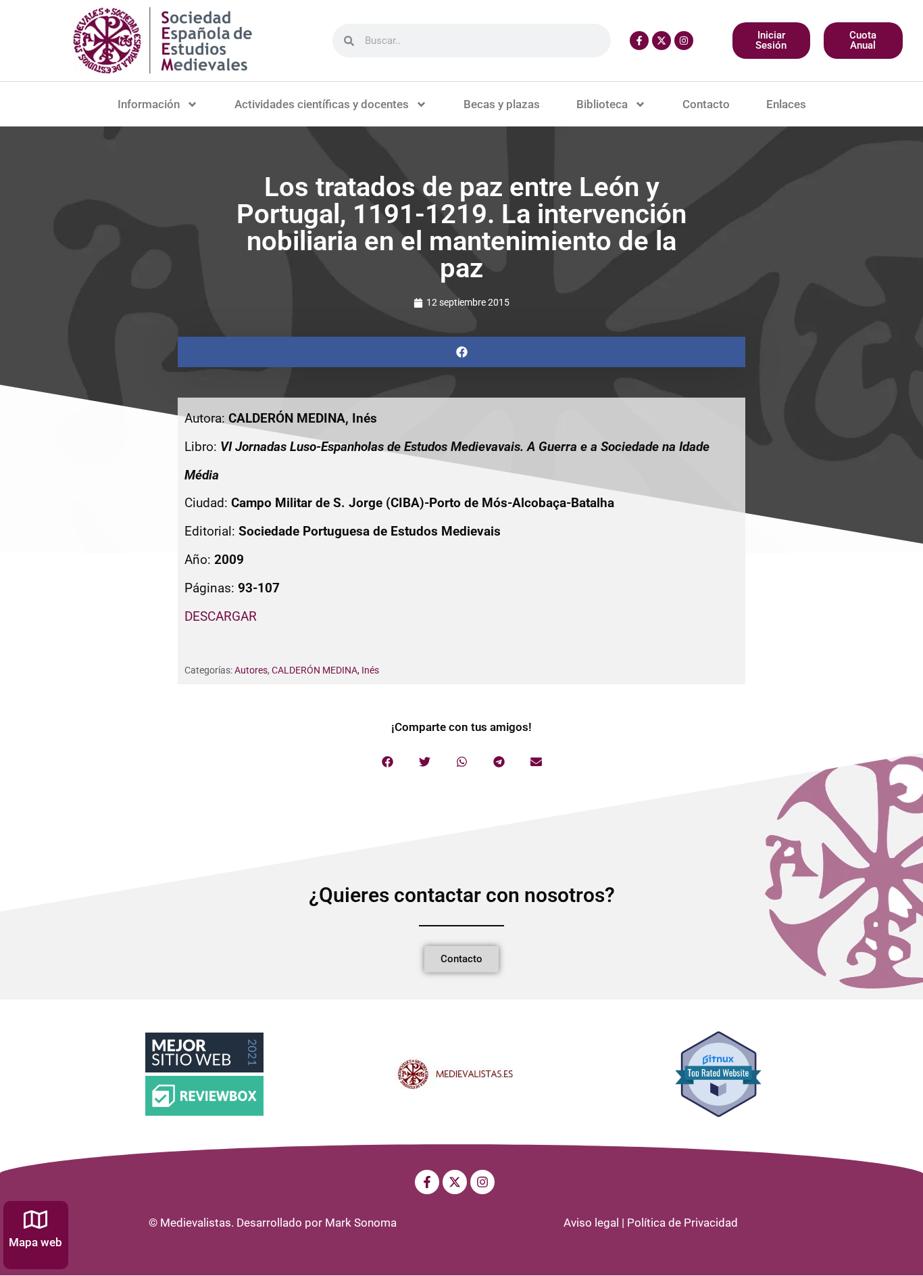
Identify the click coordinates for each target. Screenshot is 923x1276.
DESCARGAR (220, 616)
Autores (251, 670)
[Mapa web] (35, 1219)
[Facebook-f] (639, 40)
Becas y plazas (502, 104)
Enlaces (786, 104)
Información (149, 104)
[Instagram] (683, 40)
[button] (461, 352)
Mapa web (35, 1242)
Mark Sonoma (361, 1222)
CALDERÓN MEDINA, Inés (325, 670)
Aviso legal (591, 1222)
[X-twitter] (661, 40)
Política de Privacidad (682, 1222)
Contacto (706, 104)
